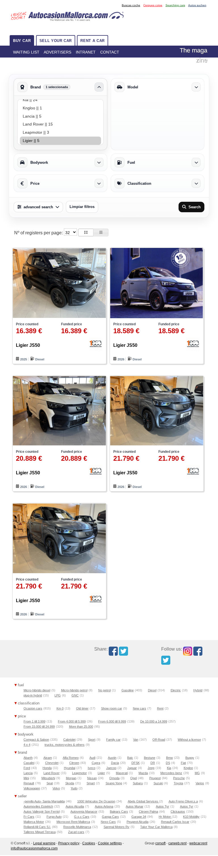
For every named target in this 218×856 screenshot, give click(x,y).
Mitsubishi (48, 778)
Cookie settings (110, 843)
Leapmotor (79, 773)
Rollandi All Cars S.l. (37, 827)
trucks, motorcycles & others (65, 744)
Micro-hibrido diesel (37, 690)
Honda (47, 768)
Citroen (74, 762)
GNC (75, 695)
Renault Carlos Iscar (175, 821)
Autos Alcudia (75, 806)
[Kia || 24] (60, 100)
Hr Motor (165, 816)
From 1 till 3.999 (34, 721)
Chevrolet (51, 762)
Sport (91, 739)
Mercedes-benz (171, 773)
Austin (112, 757)
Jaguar (132, 768)
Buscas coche (131, 5)
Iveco (91, 768)
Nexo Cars (108, 821)
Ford (27, 768)
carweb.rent (177, 843)
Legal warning (44, 843)
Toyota (178, 783)
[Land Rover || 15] (60, 124)
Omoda (114, 778)
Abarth (28, 757)
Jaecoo (111, 768)
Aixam (47, 757)
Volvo (56, 788)
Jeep (151, 768)
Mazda (143, 773)
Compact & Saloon (36, 739)
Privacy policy (68, 843)
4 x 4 (27, 744)
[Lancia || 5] (60, 116)
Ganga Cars (110, 816)
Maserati (122, 773)
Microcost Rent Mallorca (73, 821)
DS (168, 762)
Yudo (74, 788)
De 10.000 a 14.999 (153, 721)
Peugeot (155, 778)
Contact (109, 52)
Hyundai (69, 768)
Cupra (96, 762)
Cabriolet (69, 739)
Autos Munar (134, 806)
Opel (133, 778)
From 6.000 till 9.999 (112, 721)
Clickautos (178, 811)
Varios (200, 783)
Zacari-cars (76, 832)
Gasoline (127, 690)
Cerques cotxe (152, 5)
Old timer (82, 708)
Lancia (28, 773)
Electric (176, 690)
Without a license (189, 739)
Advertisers (57, 52)
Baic (130, 757)
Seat (50, 783)
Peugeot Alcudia (137, 821)
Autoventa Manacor (83, 811)
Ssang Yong (114, 783)
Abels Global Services (143, 801)
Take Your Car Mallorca (156, 827)
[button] (85, 232)
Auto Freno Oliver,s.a (183, 801)
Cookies (88, 843)
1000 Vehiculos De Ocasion (96, 801)
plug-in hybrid (33, 695)
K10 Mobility (191, 816)
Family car (113, 739)
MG (197, 773)
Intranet (86, 52)
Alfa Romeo (71, 757)
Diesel (152, 690)
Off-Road (158, 739)
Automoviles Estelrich (38, 806)
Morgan (71, 778)
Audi (92, 757)
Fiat (183, 762)
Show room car (111, 708)
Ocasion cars (33, 708)
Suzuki (158, 783)
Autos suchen (197, 5)
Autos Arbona (104, 806)
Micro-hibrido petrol (74, 690)
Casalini (29, 762)
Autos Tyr (162, 806)
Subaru (138, 783)
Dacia (115, 762)
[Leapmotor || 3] (60, 132)
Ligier (101, 773)
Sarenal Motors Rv (116, 827)
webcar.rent (198, 843)
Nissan (92, 778)
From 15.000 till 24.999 (39, 726)
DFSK (135, 762)
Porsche (179, 778)
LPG (57, 695)
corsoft (160, 843)
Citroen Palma (148, 811)
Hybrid (197, 690)
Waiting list (26, 52)
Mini (26, 778)
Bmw (169, 757)
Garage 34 (138, 816)
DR (152, 762)
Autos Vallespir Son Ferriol (42, 811)
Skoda (69, 783)
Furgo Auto (54, 816)
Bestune (149, 757)
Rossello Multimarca (77, 827)
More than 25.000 (81, 726)
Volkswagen (32, 788)
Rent (160, 708)
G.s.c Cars (81, 816)
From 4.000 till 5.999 (72, 721)
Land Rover (51, 773)
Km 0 (60, 708)
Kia (169, 768)
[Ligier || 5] (60, 141)
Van (135, 739)
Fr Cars (29, 816)
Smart (91, 783)
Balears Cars (119, 811)
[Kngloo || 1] (60, 108)
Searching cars (175, 5)
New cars (139, 708)
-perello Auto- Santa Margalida (44, 801)
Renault (29, 783)
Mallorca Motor (34, 821)
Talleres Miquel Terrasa (40, 832)
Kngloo (188, 768)
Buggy (189, 757)
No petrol (104, 690)
